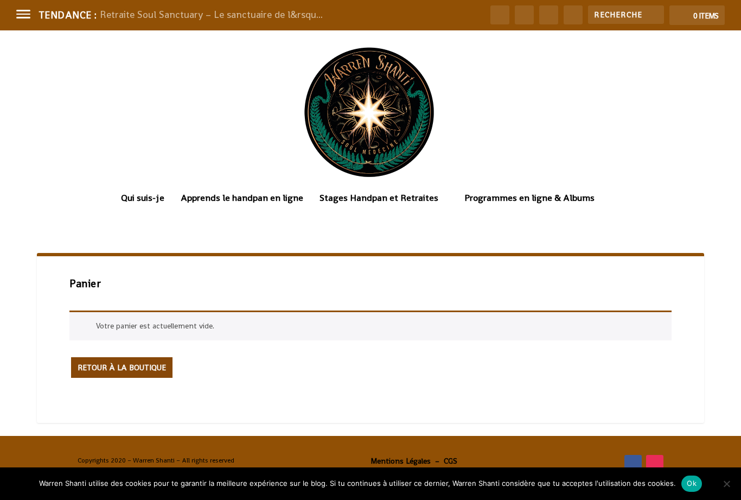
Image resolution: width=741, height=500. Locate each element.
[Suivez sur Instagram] (654, 463)
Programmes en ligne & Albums (529, 198)
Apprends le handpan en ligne (242, 198)
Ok (692, 483)
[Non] (726, 483)
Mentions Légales (400, 461)
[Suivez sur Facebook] (633, 463)
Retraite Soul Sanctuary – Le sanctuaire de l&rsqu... (211, 14)
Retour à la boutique (122, 367)
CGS (450, 461)
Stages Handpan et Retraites (379, 198)
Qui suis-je (142, 198)
